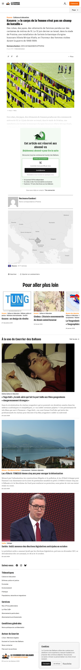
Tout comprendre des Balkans (19, 657)
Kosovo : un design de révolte (15, 318)
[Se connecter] (66, 3)
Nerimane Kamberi (13, 46)
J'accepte (46, 664)
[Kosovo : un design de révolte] (17, 301)
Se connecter (50, 190)
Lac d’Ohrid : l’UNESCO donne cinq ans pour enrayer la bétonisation (32, 473)
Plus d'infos (67, 664)
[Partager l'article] (17, 56)
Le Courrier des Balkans (15, 3)
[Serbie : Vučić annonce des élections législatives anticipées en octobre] (38, 517)
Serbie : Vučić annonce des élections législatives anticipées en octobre (34, 546)
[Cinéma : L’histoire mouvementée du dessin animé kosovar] (49, 301)
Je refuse (56, 664)
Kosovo (9, 17)
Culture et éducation (21, 17)
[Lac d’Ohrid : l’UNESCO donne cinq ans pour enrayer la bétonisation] (38, 444)
